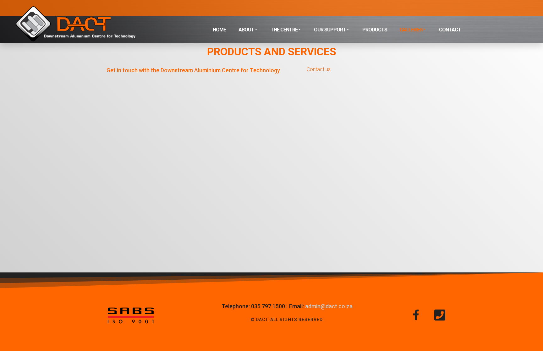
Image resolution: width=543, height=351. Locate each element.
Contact (450, 30)
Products (374, 30)
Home (219, 30)
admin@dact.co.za (329, 306)
